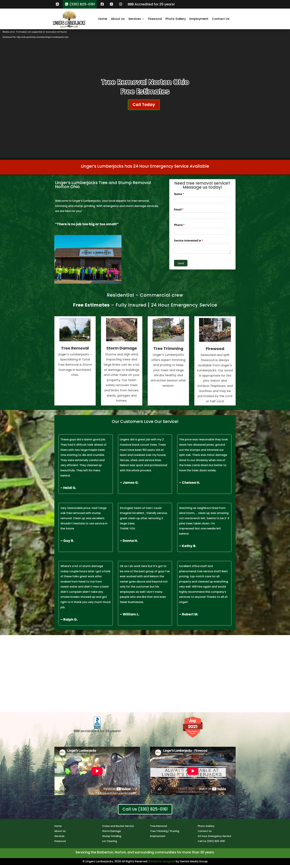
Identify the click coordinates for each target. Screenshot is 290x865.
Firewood (155, 19)
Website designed (162, 861)
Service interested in (194, 240)
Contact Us (220, 19)
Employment (198, 19)
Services (134, 19)
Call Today (144, 104)
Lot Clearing (109, 841)
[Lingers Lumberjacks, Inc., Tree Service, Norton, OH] (97, 723)
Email (184, 209)
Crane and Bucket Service (118, 826)
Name (184, 194)
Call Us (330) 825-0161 (145, 809)
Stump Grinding (111, 836)
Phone (185, 225)
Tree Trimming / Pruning (164, 831)
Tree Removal (158, 826)
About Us (118, 19)
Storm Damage (111, 831)
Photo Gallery (175, 19)
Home (102, 19)
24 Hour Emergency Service (184, 305)
